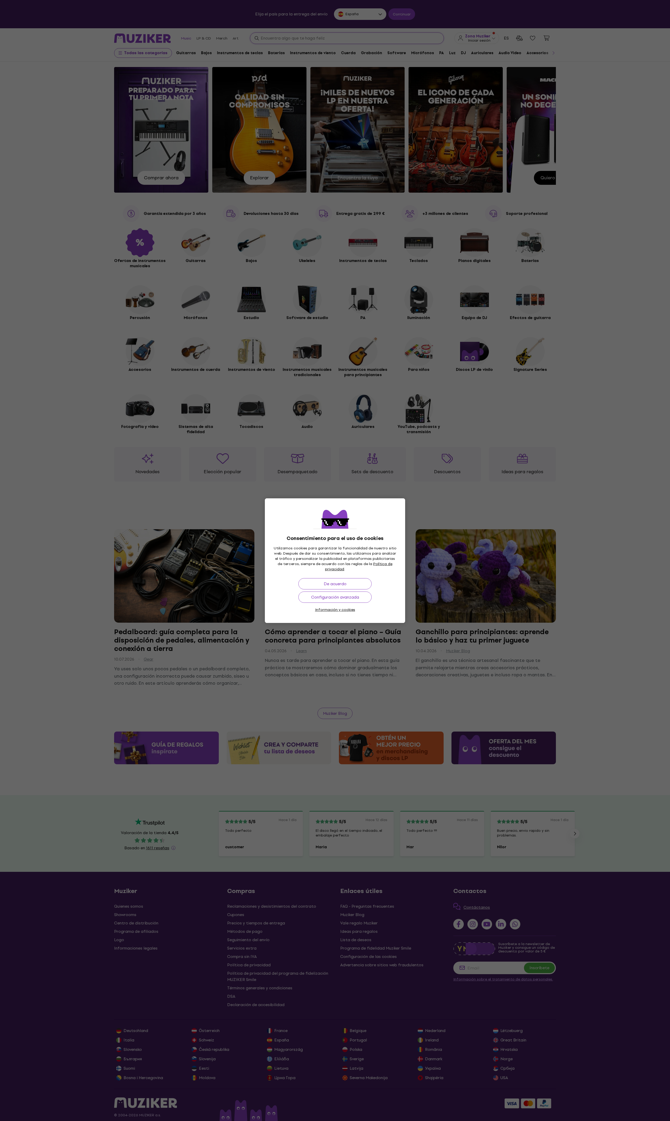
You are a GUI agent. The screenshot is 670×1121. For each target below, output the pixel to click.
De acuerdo (335, 584)
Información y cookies (335, 609)
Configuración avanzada (335, 597)
